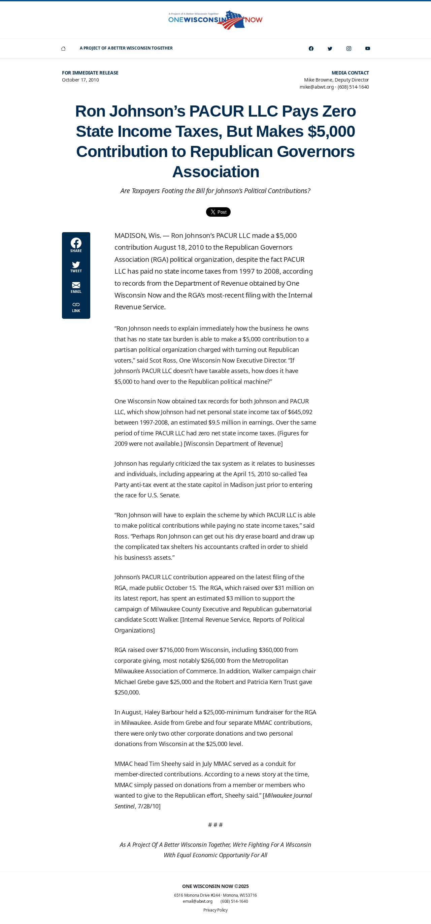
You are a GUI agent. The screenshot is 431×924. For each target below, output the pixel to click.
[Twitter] (330, 48)
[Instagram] (348, 48)
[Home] (63, 48)
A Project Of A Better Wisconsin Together (126, 48)
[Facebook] (311, 48)
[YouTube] (367, 48)
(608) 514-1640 (234, 901)
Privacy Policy (215, 910)
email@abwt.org (197, 901)
